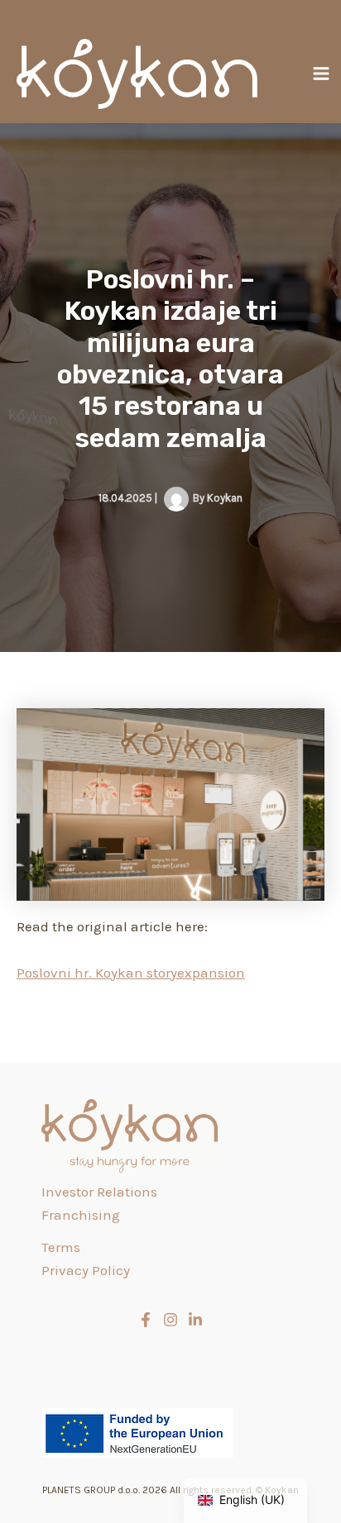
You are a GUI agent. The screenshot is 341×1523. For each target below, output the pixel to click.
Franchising (80, 1215)
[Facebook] (145, 1319)
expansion (211, 972)
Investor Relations (99, 1191)
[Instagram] (170, 1319)
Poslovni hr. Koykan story (97, 972)
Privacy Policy (85, 1270)
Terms (60, 1247)
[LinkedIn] (195, 1319)
